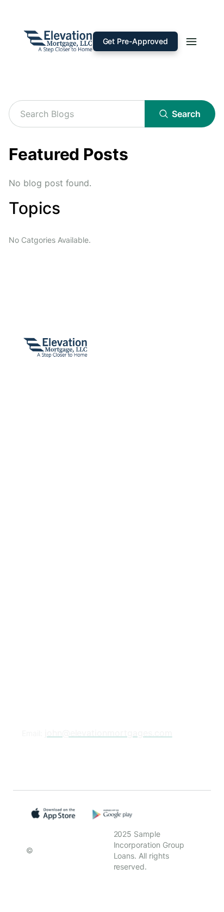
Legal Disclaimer (55, 532)
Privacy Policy (50, 508)
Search (186, 113)
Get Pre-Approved (135, 41)
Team (33, 485)
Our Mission (46, 461)
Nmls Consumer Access (70, 555)
